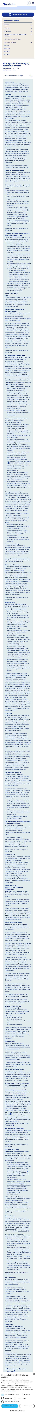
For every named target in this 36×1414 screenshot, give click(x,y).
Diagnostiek (7, 28)
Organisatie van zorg (10, 42)
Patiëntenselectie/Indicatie (14, 291)
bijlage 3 (9, 1125)
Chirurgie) (24, 374)
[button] (18, 1411)
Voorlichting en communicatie (12, 39)
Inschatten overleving (13, 432)
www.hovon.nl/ (22, 1231)
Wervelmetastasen (11, 21)
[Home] (9, 4)
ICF (19, 1362)
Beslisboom (7, 45)
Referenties (7, 48)
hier (8, 228)
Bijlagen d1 (7, 51)
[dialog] (18, 1393)
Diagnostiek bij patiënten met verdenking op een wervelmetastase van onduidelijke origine (18, 1183)
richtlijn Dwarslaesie (14, 1085)
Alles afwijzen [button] (27, 1406)
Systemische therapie (22, 376)
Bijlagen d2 (7, 54)
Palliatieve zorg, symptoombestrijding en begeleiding (15, 35)
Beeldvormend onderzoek (14, 1181)
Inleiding (6, 25)
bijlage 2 (7, 1114)
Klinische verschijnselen (13, 216)
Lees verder (12, 1391)
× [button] (34, 1374)
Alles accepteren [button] (10, 1406)
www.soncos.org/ (11, 1229)
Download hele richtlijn (20, 15)
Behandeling (7, 31)
